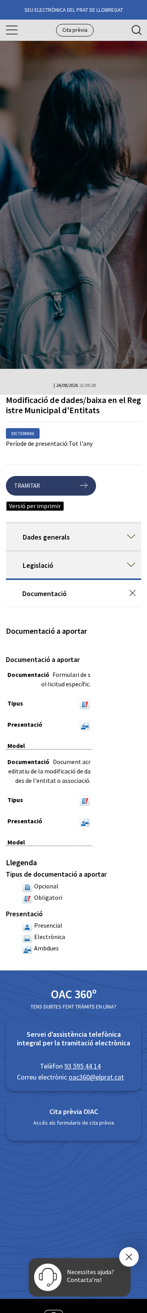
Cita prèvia (74, 29)
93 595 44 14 (82, 1065)
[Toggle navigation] (11, 30)
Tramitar (27, 485)
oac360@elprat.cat (96, 1076)
